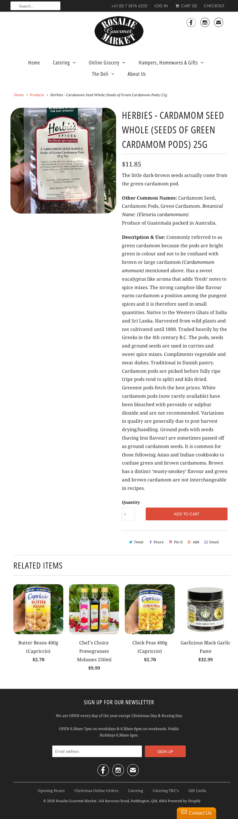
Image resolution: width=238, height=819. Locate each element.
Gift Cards (197, 790)
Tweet (138, 542)
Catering (61, 62)
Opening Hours (51, 790)
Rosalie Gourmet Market (76, 800)
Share (158, 542)
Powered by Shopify (184, 800)
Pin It (178, 542)
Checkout (214, 6)
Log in (161, 6)
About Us (137, 73)
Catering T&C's (166, 790)
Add (196, 542)
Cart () (188, 6)
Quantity (131, 502)
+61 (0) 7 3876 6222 (129, 6)
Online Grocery (104, 62)
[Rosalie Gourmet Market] (119, 31)
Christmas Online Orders (96, 790)
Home (34, 62)
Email (214, 542)
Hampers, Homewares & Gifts (168, 62)
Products (37, 94)
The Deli (100, 73)
